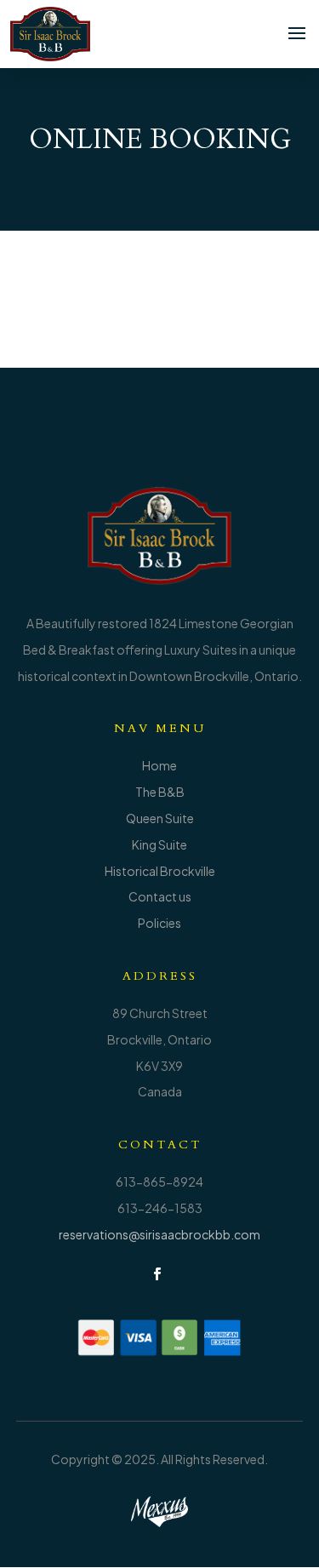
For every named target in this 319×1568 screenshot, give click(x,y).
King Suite (159, 844)
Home (159, 765)
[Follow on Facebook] (157, 1274)
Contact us (159, 896)
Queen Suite (160, 818)
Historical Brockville (160, 870)
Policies (159, 922)
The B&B (160, 791)
